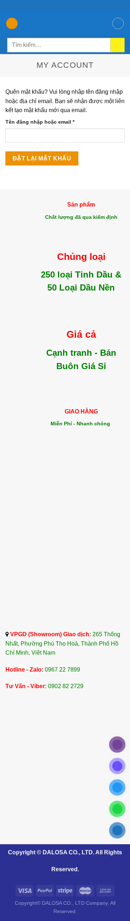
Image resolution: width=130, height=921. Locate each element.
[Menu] (12, 24)
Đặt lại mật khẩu (42, 158)
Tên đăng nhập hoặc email (46, 122)
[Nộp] (117, 45)
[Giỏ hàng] (118, 23)
